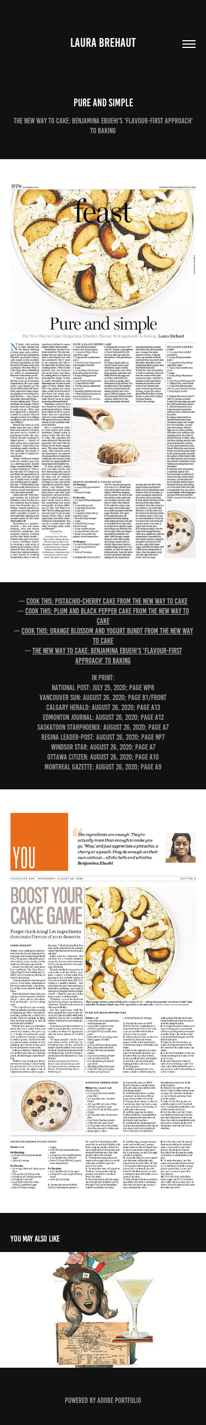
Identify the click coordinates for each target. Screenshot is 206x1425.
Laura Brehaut (103, 43)
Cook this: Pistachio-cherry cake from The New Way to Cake (106, 601)
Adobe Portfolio (119, 1400)
